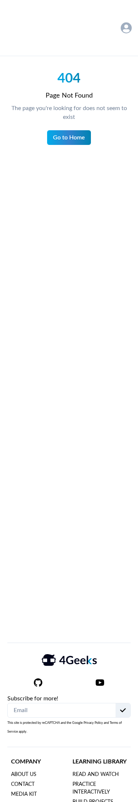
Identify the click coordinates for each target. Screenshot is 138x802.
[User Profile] (126, 27)
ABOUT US (23, 774)
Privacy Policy (93, 723)
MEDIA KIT (24, 794)
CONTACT (23, 784)
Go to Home (69, 138)
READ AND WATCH (95, 774)
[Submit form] (123, 710)
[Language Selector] (107, 28)
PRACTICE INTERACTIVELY (91, 788)
